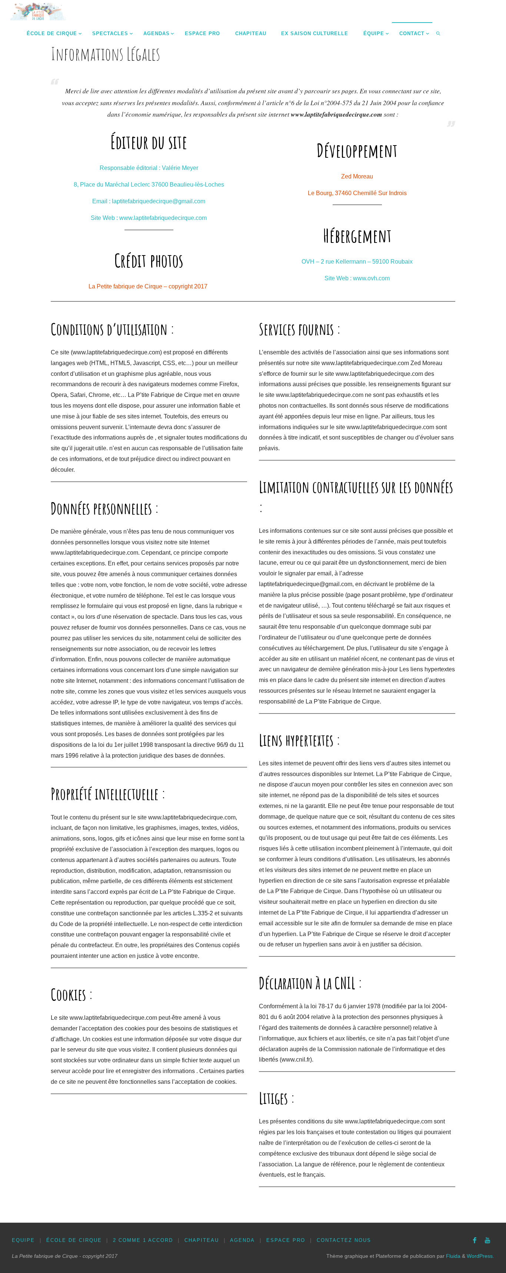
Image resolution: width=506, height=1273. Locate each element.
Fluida (452, 1256)
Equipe (23, 1240)
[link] (438, 33)
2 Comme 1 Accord (143, 1240)
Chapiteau (201, 1240)
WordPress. (480, 1256)
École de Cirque (74, 1240)
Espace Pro (285, 1240)
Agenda (242, 1240)
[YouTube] (487, 1240)
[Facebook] (474, 1240)
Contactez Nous (344, 1240)
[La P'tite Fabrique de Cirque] (38, 11)
